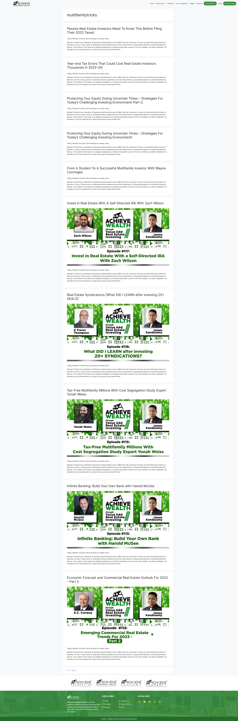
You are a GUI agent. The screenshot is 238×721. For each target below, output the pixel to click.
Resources (160, 3)
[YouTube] (144, 702)
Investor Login (230, 3)
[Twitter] (150, 702)
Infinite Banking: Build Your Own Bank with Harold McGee (110, 486)
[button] (161, 3)
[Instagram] (155, 702)
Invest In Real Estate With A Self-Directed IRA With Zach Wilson (115, 203)
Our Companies (181, 3)
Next (74, 670)
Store (220, 3)
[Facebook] (139, 702)
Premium (199, 3)
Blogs (192, 3)
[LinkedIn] (160, 702)
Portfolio (170, 3)
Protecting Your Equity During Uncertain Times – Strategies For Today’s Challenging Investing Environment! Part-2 (115, 100)
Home (152, 3)
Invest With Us (210, 3)
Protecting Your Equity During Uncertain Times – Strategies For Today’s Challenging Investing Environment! (115, 135)
